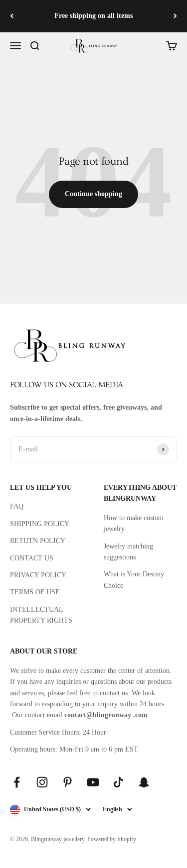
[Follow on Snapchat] (144, 782)
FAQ (16, 506)
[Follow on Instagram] (42, 782)
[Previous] (11, 16)
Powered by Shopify (111, 839)
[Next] (175, 16)
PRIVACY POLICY (38, 575)
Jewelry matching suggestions (128, 551)
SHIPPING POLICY (39, 524)
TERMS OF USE (35, 592)
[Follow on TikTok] (118, 782)
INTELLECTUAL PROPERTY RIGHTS (41, 615)
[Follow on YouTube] (93, 782)
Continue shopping (93, 194)
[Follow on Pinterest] (67, 782)
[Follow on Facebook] (16, 782)
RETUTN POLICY (37, 540)
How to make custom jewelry (134, 523)
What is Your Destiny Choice (134, 579)
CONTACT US (31, 558)
